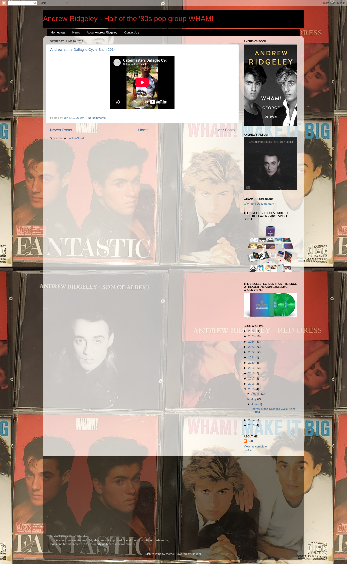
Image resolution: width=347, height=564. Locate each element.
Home (143, 130)
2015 (251, 389)
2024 (251, 341)
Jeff (250, 441)
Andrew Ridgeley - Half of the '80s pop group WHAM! (128, 18)
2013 (251, 425)
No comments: (97, 117)
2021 (251, 357)
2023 (251, 346)
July (254, 399)
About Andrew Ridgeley (102, 32)
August (256, 393)
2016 (251, 383)
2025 (251, 336)
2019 (251, 367)
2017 (251, 378)
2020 (251, 362)
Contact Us (131, 32)
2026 (251, 331)
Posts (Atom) (75, 138)
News (76, 32)
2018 (251, 373)
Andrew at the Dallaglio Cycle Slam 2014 (83, 50)
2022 (251, 352)
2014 (251, 420)
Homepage (58, 32)
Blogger (196, 553)
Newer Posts (61, 130)
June (254, 404)
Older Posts (224, 130)
